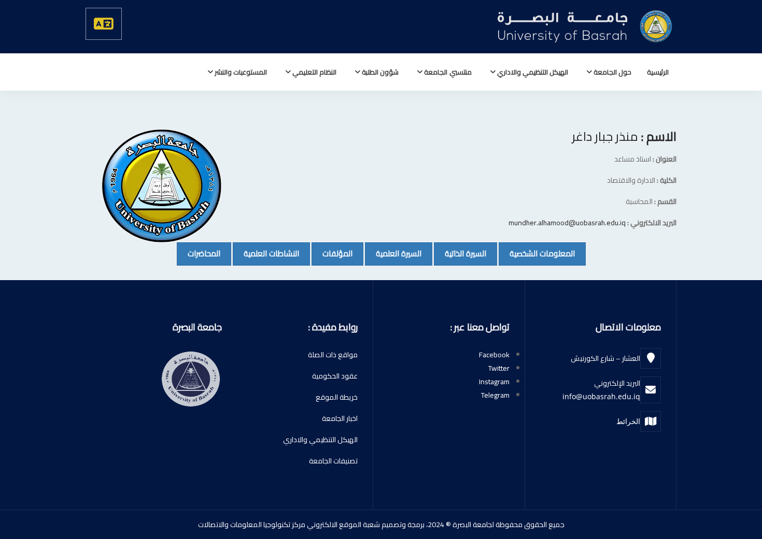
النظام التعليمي (313, 72)
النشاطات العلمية (266, 253)
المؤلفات (332, 253)
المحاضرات (198, 253)
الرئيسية (658, 72)
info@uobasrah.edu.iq (601, 396)
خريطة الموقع (337, 397)
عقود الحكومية (335, 376)
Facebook (494, 354)
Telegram (495, 395)
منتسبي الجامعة (446, 72)
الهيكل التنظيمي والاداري (532, 72)
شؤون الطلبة (379, 72)
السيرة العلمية (393, 253)
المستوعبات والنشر (240, 72)
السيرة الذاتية (460, 253)
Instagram (494, 381)
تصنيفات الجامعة (333, 461)
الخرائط (628, 421)
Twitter (499, 368)
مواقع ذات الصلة (333, 354)
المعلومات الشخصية (537, 253)
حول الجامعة (611, 72)
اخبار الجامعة (340, 418)
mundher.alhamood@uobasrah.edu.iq (567, 222)
